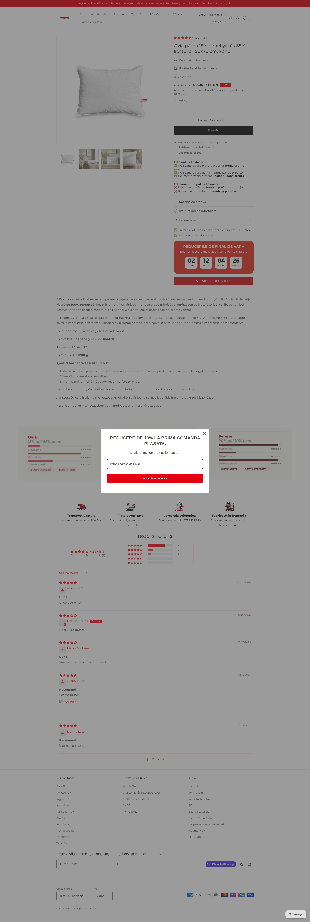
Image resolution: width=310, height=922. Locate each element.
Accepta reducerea (155, 478)
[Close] (204, 433)
